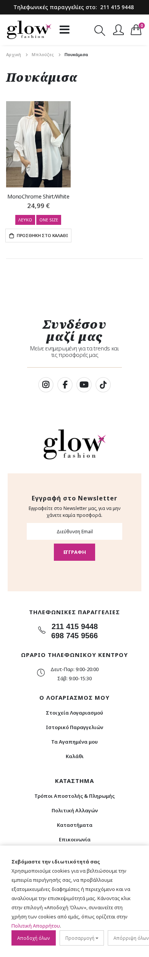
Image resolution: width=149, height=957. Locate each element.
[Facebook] (65, 384)
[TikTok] (103, 384)
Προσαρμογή (80, 938)
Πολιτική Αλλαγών (75, 810)
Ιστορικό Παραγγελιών (74, 727)
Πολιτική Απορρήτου (35, 925)
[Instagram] (45, 384)
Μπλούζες (43, 54)
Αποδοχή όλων (33, 938)
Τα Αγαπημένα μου (74, 741)
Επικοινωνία (75, 839)
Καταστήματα (74, 824)
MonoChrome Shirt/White (38, 196)
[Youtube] (84, 384)
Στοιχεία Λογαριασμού (74, 712)
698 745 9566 (74, 635)
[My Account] (118, 29)
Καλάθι (75, 756)
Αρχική (13, 54)
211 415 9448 (117, 7)
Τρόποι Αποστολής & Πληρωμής (74, 795)
